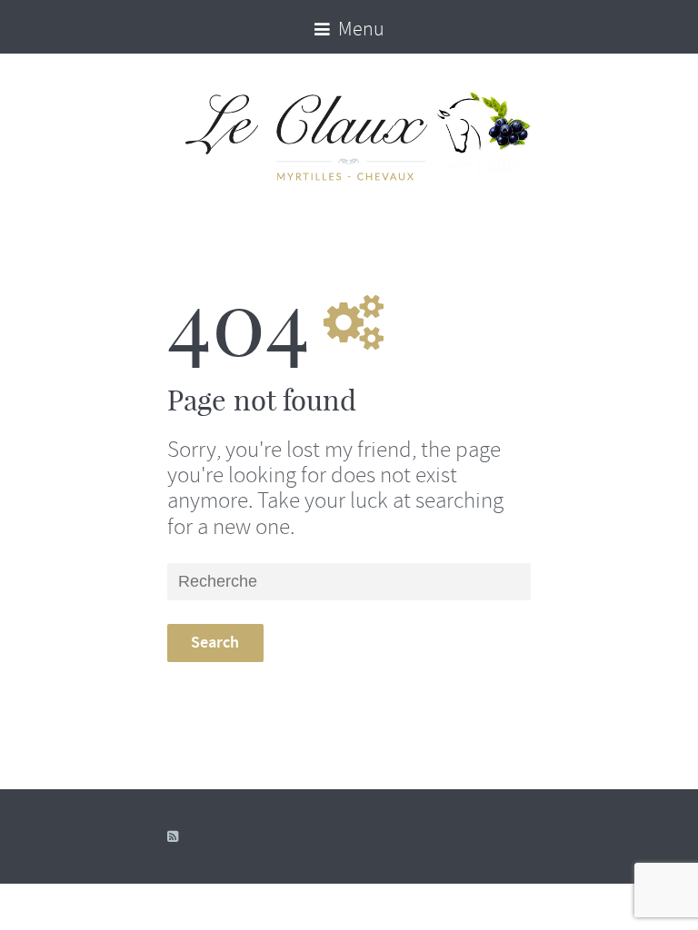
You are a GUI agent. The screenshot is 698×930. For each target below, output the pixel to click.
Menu (359, 29)
